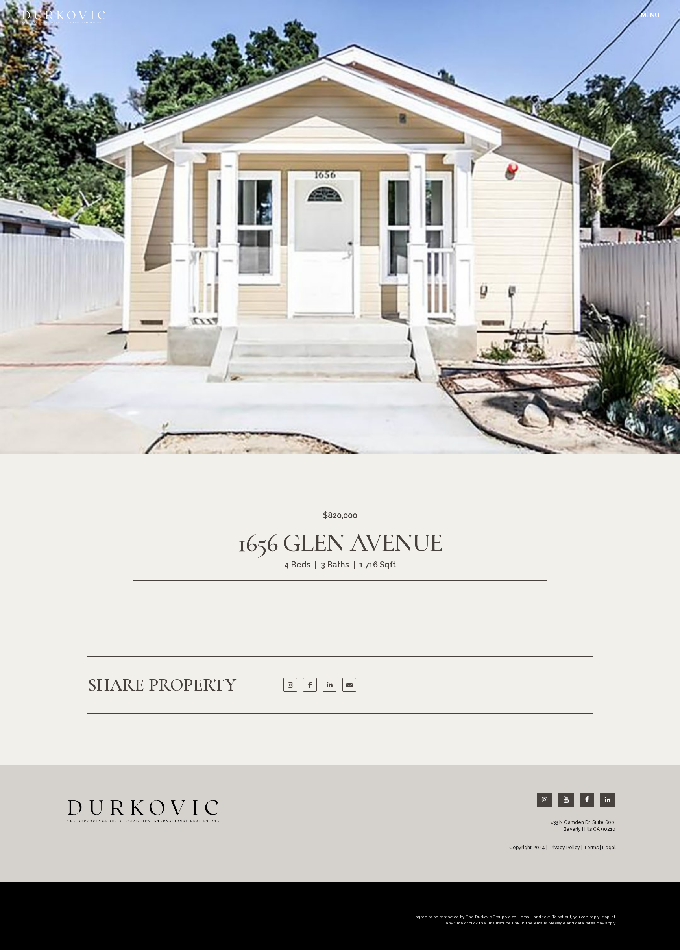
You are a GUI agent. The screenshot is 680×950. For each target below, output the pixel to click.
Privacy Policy (564, 847)
